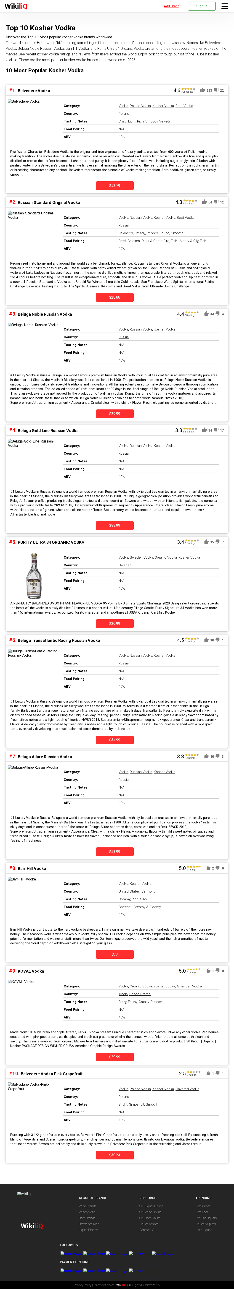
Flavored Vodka (187, 1089)
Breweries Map (89, 1224)
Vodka (123, 106)
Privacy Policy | (83, 1285)
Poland (124, 114)
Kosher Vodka (163, 106)
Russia (124, 225)
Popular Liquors (206, 1218)
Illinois (123, 994)
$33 (115, 954)
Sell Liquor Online (151, 1206)
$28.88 (114, 297)
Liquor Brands (88, 1230)
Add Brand (171, 6)
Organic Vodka (166, 557)
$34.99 (114, 740)
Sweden (125, 565)
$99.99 (114, 525)
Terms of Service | (104, 1285)
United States (129, 891)
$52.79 (114, 185)
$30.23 (114, 1155)
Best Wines (203, 1206)
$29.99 (114, 413)
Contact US (146, 1230)
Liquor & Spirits (205, 1224)
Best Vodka (184, 106)
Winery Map (87, 1212)
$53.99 (114, 851)
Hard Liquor (203, 1230)
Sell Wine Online (150, 1212)
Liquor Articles (149, 1224)
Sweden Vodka (141, 557)
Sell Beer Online (150, 1218)
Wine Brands (87, 1206)
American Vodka (189, 986)
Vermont (148, 891)
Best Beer (201, 1212)
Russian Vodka (141, 218)
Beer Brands (87, 1218)
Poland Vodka (140, 106)
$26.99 (114, 623)
